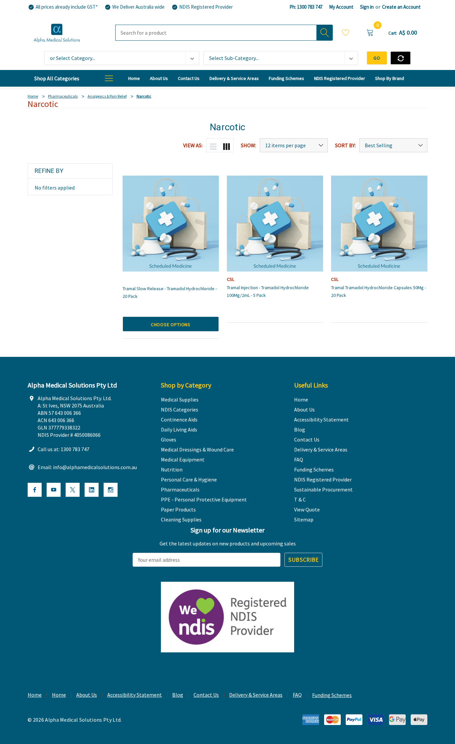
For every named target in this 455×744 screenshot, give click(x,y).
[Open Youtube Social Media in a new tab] (54, 490)
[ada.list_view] (213, 145)
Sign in (367, 7)
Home (35, 694)
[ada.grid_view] (226, 145)
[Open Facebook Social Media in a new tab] (35, 490)
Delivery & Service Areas (255, 694)
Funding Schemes (332, 695)
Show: (248, 145)
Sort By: (345, 145)
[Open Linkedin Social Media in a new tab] (92, 490)
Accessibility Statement (134, 694)
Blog (177, 694)
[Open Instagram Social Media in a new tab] (111, 490)
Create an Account (401, 7)
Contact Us (206, 694)
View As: (193, 145)
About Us (86, 694)
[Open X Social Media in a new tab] (73, 490)
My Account (341, 7)
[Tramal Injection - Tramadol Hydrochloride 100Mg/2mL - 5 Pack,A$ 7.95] (275, 224)
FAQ (297, 694)
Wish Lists (346, 33)
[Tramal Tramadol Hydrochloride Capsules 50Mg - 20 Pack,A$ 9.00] (379, 224)
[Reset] (400, 58)
